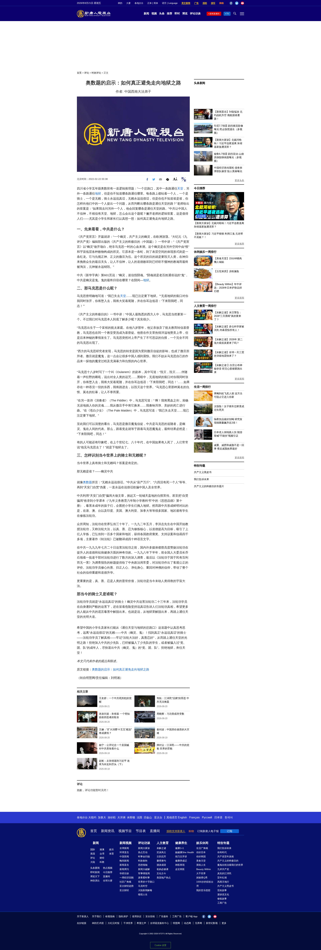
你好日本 (201, 852)
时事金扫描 (144, 856)
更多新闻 (239, 297)
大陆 (92, 862)
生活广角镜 (202, 848)
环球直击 (124, 852)
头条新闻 (199, 83)
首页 (79, 72)
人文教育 (163, 843)
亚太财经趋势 (127, 886)
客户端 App (191, 916)
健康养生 (181, 843)
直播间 (155, 831)
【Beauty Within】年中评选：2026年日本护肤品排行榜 (228, 288)
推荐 (169, 13)
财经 (102, 857)
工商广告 (222, 902)
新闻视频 (126, 843)
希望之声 (141, 923)
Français (194, 817)
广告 (196, 3)
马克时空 (142, 886)
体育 (111, 853)
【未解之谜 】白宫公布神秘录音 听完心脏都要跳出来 (228, 369)
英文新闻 (186, 3)
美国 (92, 853)
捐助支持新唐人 (176, 831)
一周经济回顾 (127, 877)
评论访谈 (195, 13)
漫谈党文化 (223, 894)
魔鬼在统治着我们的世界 (230, 865)
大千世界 (201, 873)
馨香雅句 (161, 860)
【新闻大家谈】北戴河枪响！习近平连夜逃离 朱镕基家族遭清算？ (228, 143)
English (182, 817)
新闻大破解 (144, 869)
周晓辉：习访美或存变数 (170, 713)
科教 (102, 862)
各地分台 (139, 3)
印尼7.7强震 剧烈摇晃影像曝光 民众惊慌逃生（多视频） (228, 129)
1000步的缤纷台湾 (204, 883)
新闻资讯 (107, 831)
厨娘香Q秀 (201, 877)
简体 (156, 3)
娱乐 (111, 849)
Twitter (236, 3)
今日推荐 (199, 188)
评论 (86, 72)
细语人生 (142, 894)
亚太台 (158, 817)
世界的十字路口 (146, 881)
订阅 (229, 831)
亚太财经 (124, 890)
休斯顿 (131, 817)
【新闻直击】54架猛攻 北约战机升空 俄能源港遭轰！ (228, 115)
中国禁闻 (124, 856)
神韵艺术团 (98, 923)
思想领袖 (142, 865)
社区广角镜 (125, 881)
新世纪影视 (212, 923)
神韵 (120, 3)
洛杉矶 (112, 817)
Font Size (175, 179)
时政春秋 (142, 860)
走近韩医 (180, 869)
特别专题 (199, 465)
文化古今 (161, 873)
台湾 (102, 853)
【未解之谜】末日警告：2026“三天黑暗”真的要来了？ (228, 316)
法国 (139, 817)
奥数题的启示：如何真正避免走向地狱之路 (120, 669)
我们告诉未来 (201, 479)
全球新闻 (124, 848)
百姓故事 (222, 890)
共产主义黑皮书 (202, 472)
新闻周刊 (124, 869)
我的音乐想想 (203, 890)
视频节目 (125, 831)
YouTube (242, 3)
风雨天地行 (223, 881)
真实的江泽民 (224, 873)
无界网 (198, 923)
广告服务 (163, 916)
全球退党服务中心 (159, 923)
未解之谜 (161, 848)
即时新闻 (95, 872)
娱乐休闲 (202, 843)
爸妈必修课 (162, 869)
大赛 (128, 3)
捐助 (205, 3)
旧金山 (148, 817)
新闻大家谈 (144, 848)
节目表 (141, 831)
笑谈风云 (161, 852)
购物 (221, 3)
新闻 (146, 13)
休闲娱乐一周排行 (205, 251)
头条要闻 (95, 868)
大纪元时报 (113, 923)
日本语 (218, 817)
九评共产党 (223, 869)
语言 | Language (170, 3)
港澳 (102, 849)
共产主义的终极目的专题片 (209, 486)
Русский (207, 817)
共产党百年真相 (225, 856)
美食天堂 (201, 860)
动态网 (187, 923)
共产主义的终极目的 (227, 860)
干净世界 (128, 923)
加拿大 (102, 817)
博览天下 (95, 876)
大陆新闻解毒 (145, 890)
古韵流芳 (161, 856)
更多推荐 (239, 243)
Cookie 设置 (160, 945)
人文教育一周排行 (205, 305)
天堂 (180, 188)
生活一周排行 (202, 386)
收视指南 (110, 916)
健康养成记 (181, 860)
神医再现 (180, 865)
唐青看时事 (144, 877)
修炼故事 (222, 898)
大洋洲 (121, 817)
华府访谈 (124, 873)
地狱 (98, 193)
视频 (154, 13)
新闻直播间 (214, 14)
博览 (185, 13)
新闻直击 (124, 865)
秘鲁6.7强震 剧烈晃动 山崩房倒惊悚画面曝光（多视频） (229, 157)
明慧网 (176, 923)
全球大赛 (107, 880)
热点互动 (142, 852)
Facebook (231, 3)
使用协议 (136, 916)
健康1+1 (179, 848)
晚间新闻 (124, 860)
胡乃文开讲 (181, 856)
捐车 (213, 3)
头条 (162, 13)
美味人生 (201, 865)
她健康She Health (184, 852)
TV (227, 14)
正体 (149, 3)
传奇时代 (222, 852)
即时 (177, 13)
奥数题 (87, 482)
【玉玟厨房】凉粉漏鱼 (226, 271)
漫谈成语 (161, 865)
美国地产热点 (164, 877)
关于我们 (96, 916)
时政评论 (96, 72)
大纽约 (92, 817)
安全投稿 (150, 916)
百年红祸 (222, 877)
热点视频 (107, 868)
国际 (92, 849)
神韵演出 (95, 880)
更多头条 (239, 180)
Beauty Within (203, 869)
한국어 (229, 817)
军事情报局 (144, 873)
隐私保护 (123, 916)
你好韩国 (201, 856)
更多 (224, 923)
